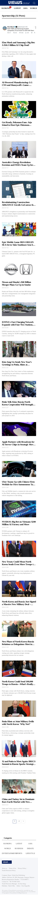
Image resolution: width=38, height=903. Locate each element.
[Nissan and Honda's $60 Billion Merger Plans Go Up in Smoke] (19, 278)
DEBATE (30, 848)
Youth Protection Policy (9, 870)
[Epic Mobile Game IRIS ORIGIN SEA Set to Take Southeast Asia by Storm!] (19, 238)
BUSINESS (19, 848)
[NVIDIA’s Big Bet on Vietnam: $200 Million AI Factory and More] (19, 518)
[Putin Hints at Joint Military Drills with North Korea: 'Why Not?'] (19, 717)
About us (4, 868)
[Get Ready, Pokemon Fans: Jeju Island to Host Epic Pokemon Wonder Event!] (19, 118)
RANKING (6, 8)
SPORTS (19, 853)
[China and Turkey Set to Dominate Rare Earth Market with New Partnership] (19, 795)
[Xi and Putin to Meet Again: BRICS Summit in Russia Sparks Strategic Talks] (19, 756)
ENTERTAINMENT (9, 853)
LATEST (17, 8)
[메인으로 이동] (19, 3)
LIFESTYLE (30, 853)
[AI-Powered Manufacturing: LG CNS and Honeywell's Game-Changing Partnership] (19, 78)
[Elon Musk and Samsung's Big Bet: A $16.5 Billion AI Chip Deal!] (19, 38)
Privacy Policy (22, 868)
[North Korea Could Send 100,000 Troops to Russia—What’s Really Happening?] (19, 677)
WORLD (33, 8)
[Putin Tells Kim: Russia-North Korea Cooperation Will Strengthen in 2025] (19, 398)
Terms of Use (12, 868)
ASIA (25, 8)
